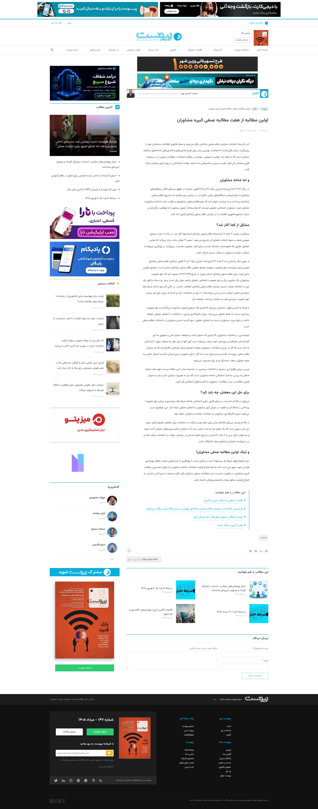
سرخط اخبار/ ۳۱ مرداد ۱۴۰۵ (231, 612)
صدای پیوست (188, 726)
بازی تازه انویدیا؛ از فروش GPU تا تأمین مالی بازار (91, 190)
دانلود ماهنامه (100, 732)
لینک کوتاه (136, 559)
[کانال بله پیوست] (97, 9)
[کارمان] (84, 462)
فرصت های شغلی (186, 763)
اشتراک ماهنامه (242, 40)
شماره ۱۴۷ (245, 33)
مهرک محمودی (97, 498)
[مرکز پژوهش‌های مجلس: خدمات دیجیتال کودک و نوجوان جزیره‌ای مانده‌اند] (258, 599)
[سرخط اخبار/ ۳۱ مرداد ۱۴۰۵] (258, 622)
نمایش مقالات (69, 732)
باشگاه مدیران (225, 758)
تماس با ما (189, 754)
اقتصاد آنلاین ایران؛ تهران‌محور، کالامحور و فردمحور (150, 612)
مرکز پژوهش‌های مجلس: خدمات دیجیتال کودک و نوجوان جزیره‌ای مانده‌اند (224, 588)
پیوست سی (189, 730)
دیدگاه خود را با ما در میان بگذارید (203, 648)
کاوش (228, 735)
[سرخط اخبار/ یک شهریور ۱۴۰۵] (185, 599)
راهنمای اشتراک (256, 23)
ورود (69, 23)
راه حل (228, 771)
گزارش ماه (227, 754)
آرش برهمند (99, 513)
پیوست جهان (225, 775)
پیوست (264, 108)
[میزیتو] (84, 425)
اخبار (255, 93)
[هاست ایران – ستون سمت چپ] (84, 83)
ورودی (228, 750)
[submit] (109, 753)
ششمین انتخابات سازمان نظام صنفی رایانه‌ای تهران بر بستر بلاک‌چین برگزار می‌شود (194, 508)
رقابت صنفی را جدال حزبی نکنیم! (223, 500)
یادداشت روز (226, 730)
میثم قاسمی (98, 545)
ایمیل (266, 660)
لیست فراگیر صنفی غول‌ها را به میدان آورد (218, 517)
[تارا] (84, 221)
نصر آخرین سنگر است (230, 525)
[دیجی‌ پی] (220, 9)
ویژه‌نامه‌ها (189, 750)
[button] (52, 50)
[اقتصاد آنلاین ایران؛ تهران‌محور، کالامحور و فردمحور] (185, 622)
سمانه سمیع (98, 529)
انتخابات (263, 537)
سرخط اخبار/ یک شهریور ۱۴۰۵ (156, 588)
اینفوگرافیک (189, 735)
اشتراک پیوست (85, 668)
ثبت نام (55, 23)
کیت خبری (189, 767)
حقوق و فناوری (225, 767)
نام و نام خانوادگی (260, 648)
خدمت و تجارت (224, 763)
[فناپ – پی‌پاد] (84, 259)
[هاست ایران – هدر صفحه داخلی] (197, 80)
